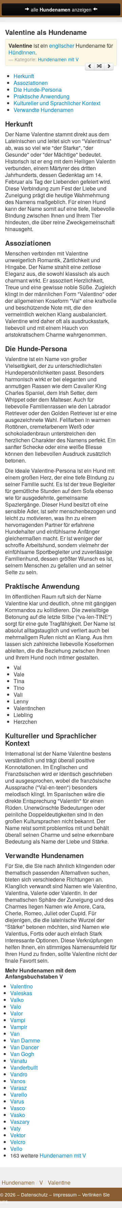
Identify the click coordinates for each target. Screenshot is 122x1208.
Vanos (17, 1081)
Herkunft (24, 76)
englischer (61, 45)
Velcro (17, 1142)
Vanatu (18, 1061)
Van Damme (25, 1040)
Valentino (21, 986)
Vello (16, 1149)
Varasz (18, 1088)
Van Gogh (22, 1054)
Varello (18, 1094)
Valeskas (21, 993)
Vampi (17, 1020)
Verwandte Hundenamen (44, 110)
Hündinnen (21, 52)
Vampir (18, 1027)
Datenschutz (34, 1194)
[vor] (109, 66)
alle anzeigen (61, 9)
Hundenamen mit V (58, 59)
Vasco (17, 1108)
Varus (17, 1101)
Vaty (15, 1128)
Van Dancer (24, 1047)
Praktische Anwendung (41, 96)
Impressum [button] (65, 1194)
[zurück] (90, 66)
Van (15, 1033)
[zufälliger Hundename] (99, 66)
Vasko (17, 1115)
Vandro (18, 1074)
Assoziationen (31, 83)
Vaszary (19, 1121)
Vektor (17, 1135)
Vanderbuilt (24, 1067)
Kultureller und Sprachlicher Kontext (57, 103)
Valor (16, 1013)
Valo (15, 1006)
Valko (17, 1000)
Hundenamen (18, 1182)
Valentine (59, 1182)
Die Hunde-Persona (38, 89)
